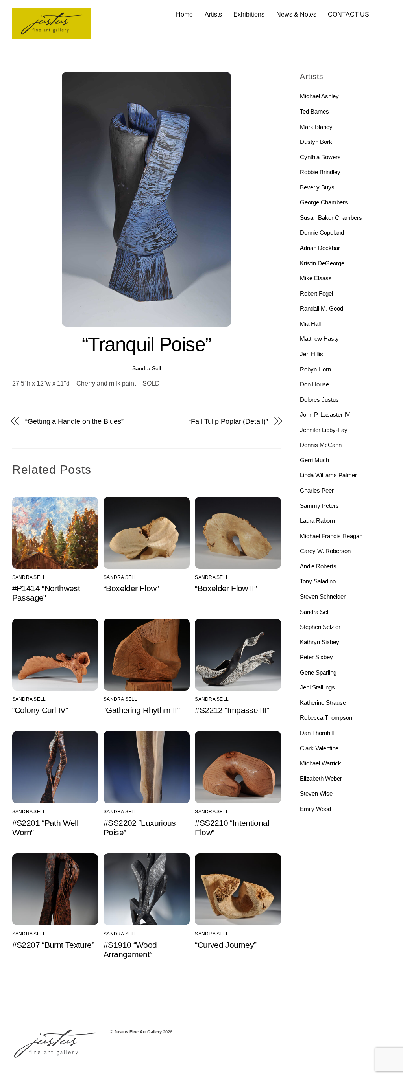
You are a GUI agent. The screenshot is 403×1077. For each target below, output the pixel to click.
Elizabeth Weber (321, 778)
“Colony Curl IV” (40, 710)
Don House (314, 384)
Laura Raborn (317, 520)
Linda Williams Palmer (328, 475)
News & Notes (296, 14)
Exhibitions (248, 14)
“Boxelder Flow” (131, 588)
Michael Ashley (319, 96)
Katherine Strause (323, 702)
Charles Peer (317, 490)
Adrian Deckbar (320, 247)
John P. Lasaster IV (325, 414)
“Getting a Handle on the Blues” (74, 421)
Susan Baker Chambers (331, 217)
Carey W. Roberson (325, 551)
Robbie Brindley (320, 172)
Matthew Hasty (319, 338)
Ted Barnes (314, 111)
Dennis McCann (321, 444)
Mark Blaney (316, 126)
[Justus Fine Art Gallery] (51, 35)
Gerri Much (314, 460)
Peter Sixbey (316, 657)
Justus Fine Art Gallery (138, 1031)
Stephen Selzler (320, 626)
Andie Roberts (318, 566)
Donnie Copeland (322, 232)
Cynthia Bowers (320, 157)
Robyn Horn (315, 369)
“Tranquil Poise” (146, 344)
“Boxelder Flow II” (226, 588)
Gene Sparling (318, 672)
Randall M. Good (321, 308)
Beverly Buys (317, 187)
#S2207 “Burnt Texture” (53, 944)
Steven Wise (316, 793)
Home (184, 14)
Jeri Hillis (311, 354)
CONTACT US (348, 14)
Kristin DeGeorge (322, 263)
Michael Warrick (320, 763)
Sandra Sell (146, 368)
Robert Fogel (316, 293)
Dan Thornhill (317, 733)
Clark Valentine (319, 748)
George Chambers (324, 202)
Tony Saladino (318, 581)
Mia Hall (310, 323)
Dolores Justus (319, 399)
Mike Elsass (316, 278)
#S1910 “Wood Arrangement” (130, 949)
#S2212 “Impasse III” (232, 710)
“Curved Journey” (225, 944)
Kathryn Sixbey (319, 642)
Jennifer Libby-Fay (324, 429)
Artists (213, 14)
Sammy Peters (319, 505)
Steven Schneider (323, 596)
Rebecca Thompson (326, 717)
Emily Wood (315, 808)
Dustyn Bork (316, 141)
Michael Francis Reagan (331, 536)
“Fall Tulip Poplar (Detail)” (228, 421)
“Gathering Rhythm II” (141, 710)
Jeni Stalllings (317, 687)
